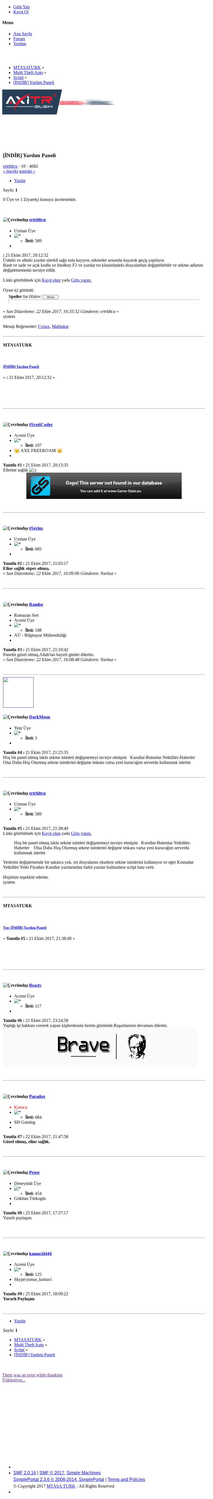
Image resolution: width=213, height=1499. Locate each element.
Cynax (44, 326)
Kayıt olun (51, 280)
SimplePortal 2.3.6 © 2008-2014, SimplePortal (58, 1479)
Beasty (35, 985)
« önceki (10, 171)
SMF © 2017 (51, 1472)
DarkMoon (39, 717)
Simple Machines (84, 1472)
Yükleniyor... (13, 1380)
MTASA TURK (61, 1486)
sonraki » (27, 171)
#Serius (36, 528)
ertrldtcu (10, 166)
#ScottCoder (41, 424)
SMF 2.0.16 (24, 1472)
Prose (34, 1172)
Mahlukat (60, 326)
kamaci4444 (40, 1253)
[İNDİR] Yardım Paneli (21, 366)
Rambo (36, 604)
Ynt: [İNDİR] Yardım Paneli (25, 928)
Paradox (37, 1096)
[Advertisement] (103, 128)
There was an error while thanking (32, 1375)
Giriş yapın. (81, 280)
